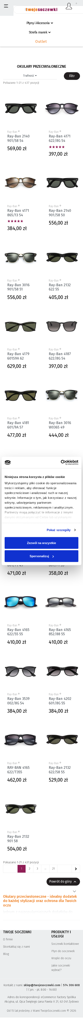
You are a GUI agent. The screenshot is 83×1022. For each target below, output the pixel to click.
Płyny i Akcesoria (38, 23)
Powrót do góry (63, 881)
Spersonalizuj (39, 556)
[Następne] (76, 869)
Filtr (72, 76)
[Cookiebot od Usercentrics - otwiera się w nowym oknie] (60, 462)
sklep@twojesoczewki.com (42, 985)
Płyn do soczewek (63, 951)
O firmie (8, 939)
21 (53, 868)
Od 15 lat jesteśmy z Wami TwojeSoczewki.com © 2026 (41, 1010)
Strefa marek (38, 32)
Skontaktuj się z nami (16, 946)
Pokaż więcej (74, 891)
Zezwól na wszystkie (41, 542)
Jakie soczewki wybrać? (60, 968)
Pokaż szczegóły (59, 530)
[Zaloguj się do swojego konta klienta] (69, 6)
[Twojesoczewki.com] (41, 7)
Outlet (41, 41)
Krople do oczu (61, 958)
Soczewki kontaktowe (65, 944)
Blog (6, 954)
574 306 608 (71, 985)
